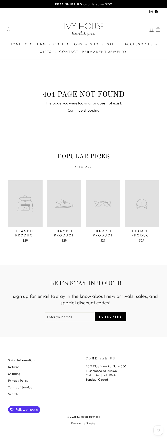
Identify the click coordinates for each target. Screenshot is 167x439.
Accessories (139, 44)
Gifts (46, 52)
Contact (69, 52)
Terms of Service (20, 387)
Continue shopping (84, 110)
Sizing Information (21, 360)
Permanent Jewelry (104, 52)
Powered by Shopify (83, 423)
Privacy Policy (18, 380)
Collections (68, 44)
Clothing (36, 44)
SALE (113, 44)
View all (83, 166)
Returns (13, 367)
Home (16, 44)
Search (13, 394)
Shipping (14, 374)
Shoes (97, 44)
